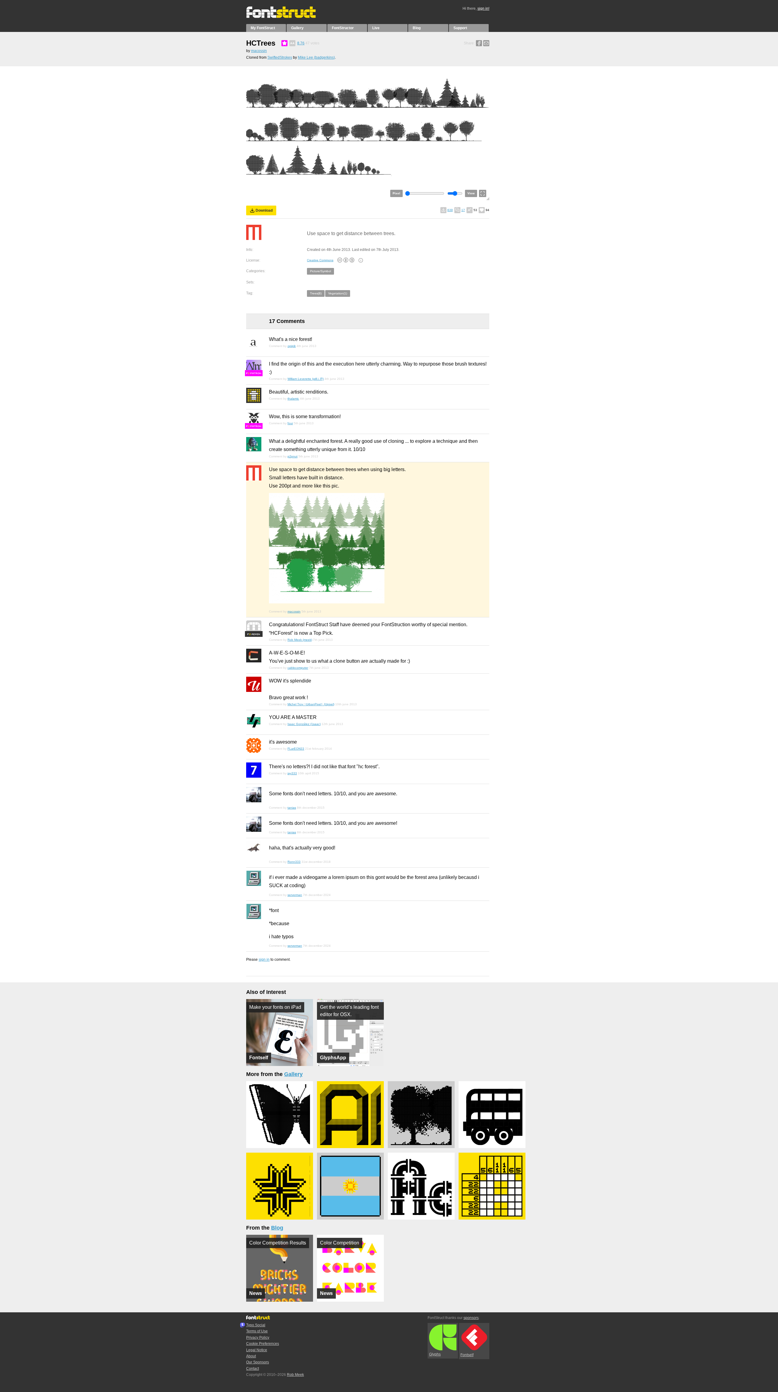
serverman (294, 895)
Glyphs (435, 1354)
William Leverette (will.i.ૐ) (305, 378)
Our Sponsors (257, 1362)
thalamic (293, 398)
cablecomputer (297, 667)
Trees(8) (316, 293)
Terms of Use (257, 1331)
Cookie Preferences (262, 1344)
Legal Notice (256, 1350)
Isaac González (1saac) (304, 724)
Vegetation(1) (337, 293)
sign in (264, 959)
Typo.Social (255, 1325)
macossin (259, 51)
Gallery (297, 28)
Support (460, 28)
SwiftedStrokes (279, 57)
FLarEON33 (295, 748)
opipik (291, 346)
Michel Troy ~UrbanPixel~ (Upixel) (310, 704)
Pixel (396, 193)
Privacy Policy (257, 1337)
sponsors (471, 1318)
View (471, 193)
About (251, 1356)
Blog (417, 28)
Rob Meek (295, 1375)
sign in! (483, 8)
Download (264, 210)
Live (376, 28)
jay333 (292, 773)
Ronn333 (294, 861)
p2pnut (292, 456)
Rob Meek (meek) (299, 639)
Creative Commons (320, 260)
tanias (291, 807)
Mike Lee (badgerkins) (316, 57)
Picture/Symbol (320, 271)
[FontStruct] (287, 17)
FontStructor (343, 28)
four (290, 423)
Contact (252, 1368)
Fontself (466, 1355)
